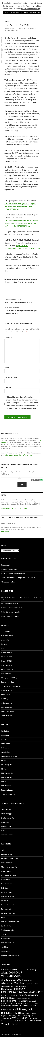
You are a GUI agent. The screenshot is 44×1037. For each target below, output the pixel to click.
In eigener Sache (7, 892)
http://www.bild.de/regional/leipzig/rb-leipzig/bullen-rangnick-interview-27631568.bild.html (20, 206)
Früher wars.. (6, 871)
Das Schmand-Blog (8, 818)
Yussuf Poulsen (10, 1024)
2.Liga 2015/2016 (11, 976)
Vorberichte (5, 951)
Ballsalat (4, 644)
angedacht (5, 640)
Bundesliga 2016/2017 (13, 988)
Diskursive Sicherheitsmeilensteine (18, 300)
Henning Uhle (6, 608)
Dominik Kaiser (8, 997)
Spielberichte (6, 926)
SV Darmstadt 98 (19, 1018)
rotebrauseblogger (21, 29)
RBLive (3, 781)
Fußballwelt (5, 880)
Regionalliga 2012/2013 (10, 1016)
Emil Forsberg (8, 1000)
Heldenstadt (5, 822)
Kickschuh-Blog (7, 669)
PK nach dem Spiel (8, 913)
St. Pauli (33, 1016)
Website (7, 387)
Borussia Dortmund (19, 986)
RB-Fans (4, 769)
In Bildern (4, 888)
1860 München (28, 980)
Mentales (16, 612)
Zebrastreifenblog (7, 716)
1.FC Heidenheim (7, 970)
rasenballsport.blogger (9, 756)
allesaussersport (7, 636)
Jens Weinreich (6, 665)
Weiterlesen (5, 531)
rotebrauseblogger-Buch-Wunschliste (18, 455)
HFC (15, 1003)
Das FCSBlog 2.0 (7, 652)
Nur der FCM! (6, 674)
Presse (7, 21)
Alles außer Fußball (8, 582)
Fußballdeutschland (8, 875)
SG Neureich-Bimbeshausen (11, 686)
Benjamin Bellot (5, 986)
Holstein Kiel (21, 1003)
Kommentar (9, 337)
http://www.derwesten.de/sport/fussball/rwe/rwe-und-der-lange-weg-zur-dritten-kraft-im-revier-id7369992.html (21, 223)
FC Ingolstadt (32, 1001)
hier (7, 411)
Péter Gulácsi (6, 1010)
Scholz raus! (5, 565)
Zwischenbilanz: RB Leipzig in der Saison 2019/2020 (20, 578)
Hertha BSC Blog (7, 661)
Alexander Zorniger (13, 983)
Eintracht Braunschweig (23, 998)
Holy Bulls (5, 748)
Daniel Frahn (17, 995)
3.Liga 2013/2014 (12, 979)
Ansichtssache (6, 854)
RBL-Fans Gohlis (7, 773)
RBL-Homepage (6, 777)
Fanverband (5, 744)
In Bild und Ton (6, 884)
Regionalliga (31, 1013)
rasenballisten (6, 752)
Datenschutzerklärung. (30, 9)
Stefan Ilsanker (6, 1018)
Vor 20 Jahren (6, 947)
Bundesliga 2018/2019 (33, 992)
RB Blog (4, 760)
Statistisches (5, 938)
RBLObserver (6, 786)
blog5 (3, 648)
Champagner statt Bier (9, 867)
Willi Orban (35, 1020)
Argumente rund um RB (9, 858)
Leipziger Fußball (7, 896)
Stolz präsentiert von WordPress (11, 1034)
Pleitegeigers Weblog (9, 678)
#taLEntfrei (5, 731)
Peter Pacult (32, 1005)
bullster (4, 739)
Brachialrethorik (7, 863)
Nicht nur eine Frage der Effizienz (13, 573)
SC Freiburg (25, 1016)
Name (7, 367)
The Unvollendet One (9, 569)
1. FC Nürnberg (31, 970)
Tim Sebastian (6, 1021)
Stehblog (4, 699)
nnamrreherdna (7, 835)
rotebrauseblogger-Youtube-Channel (14, 508)
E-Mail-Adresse (11, 377)
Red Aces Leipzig (7, 790)
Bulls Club (5, 735)
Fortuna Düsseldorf (7, 1003)
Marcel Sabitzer (22, 1005)
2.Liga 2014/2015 (11, 972)
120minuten (5, 631)
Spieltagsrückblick (7, 930)
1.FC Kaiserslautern (19, 970)
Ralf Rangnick (22, 1009)
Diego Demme (31, 994)
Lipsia (3, 830)
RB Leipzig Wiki (6, 765)
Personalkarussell (7, 905)
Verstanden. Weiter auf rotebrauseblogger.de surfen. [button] (22, 12)
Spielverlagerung (7, 690)
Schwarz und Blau (7, 682)
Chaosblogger (6, 809)
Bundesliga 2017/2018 (12, 991)
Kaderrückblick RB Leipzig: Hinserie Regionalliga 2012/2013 (20, 310)
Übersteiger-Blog (7, 711)
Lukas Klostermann (31, 1003)
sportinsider (5, 695)
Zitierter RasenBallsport (10, 955)
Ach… (3, 850)
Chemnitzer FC (5, 995)
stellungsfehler (6, 703)
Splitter (4, 934)
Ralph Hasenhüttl (11, 1012)
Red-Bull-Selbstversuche (10, 922)
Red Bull (24, 1013)
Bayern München (31, 984)
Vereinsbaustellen (7, 943)
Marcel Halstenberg (8, 1006)
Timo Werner (32, 1018)
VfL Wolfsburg (24, 1021)
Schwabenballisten (8, 794)
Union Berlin (15, 1021)
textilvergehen (6, 707)
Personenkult (6, 909)
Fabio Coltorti (21, 1001)
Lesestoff (4, 901)
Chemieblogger (6, 814)
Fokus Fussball (6, 657)
